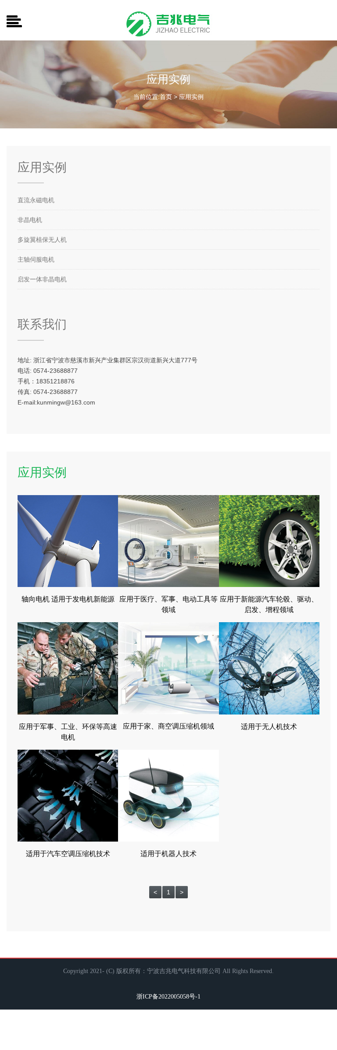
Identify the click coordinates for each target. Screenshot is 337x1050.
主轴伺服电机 (36, 259)
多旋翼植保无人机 (42, 239)
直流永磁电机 (36, 200)
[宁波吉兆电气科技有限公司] (169, 14)
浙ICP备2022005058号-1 (168, 996)
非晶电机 (30, 219)
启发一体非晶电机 (42, 279)
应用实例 (191, 96)
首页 (166, 96)
